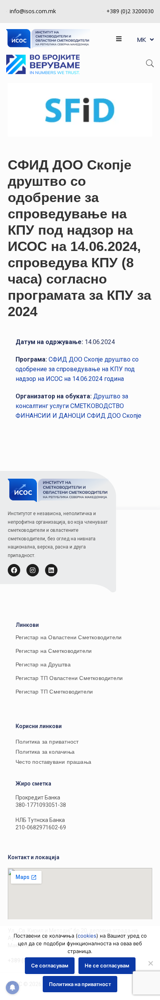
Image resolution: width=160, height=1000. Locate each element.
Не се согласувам (107, 965)
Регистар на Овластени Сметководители (69, 637)
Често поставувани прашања (53, 762)
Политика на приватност (80, 984)
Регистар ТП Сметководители (54, 692)
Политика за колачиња (45, 752)
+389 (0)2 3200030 (130, 11)
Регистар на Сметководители (54, 651)
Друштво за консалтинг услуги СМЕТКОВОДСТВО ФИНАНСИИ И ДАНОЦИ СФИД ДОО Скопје (78, 406)
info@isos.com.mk (33, 11)
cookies (87, 936)
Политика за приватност (47, 742)
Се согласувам (49, 965)
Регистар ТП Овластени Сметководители (69, 678)
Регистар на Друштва (43, 664)
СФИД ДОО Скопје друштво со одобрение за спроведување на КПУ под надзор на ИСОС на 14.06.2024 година (77, 369)
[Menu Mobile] (118, 39)
